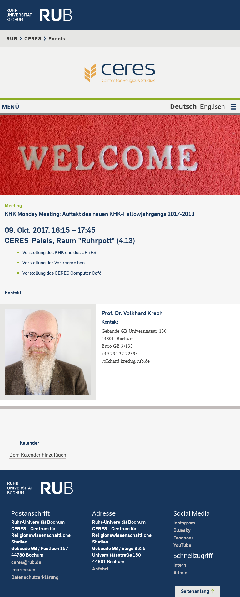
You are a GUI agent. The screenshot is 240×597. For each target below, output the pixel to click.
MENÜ (10, 106)
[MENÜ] (233, 106)
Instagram (184, 523)
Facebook (183, 538)
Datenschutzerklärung (34, 577)
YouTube (182, 545)
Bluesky (182, 530)
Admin (180, 572)
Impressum (23, 570)
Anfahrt (100, 569)
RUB (12, 38)
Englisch (212, 106)
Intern (179, 565)
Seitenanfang (195, 591)
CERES (33, 38)
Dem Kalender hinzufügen (37, 455)
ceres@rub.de (26, 562)
